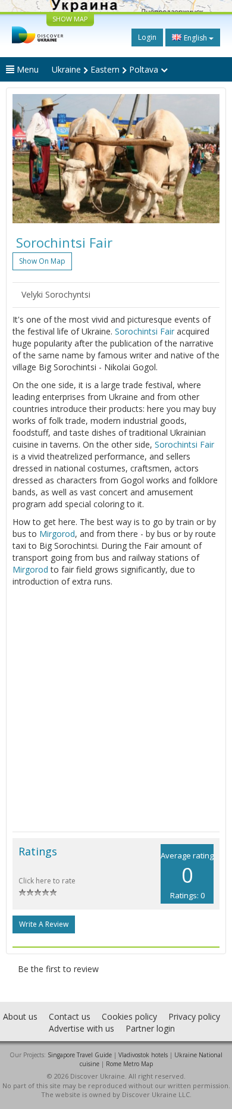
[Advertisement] (116, 709)
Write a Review (43, 924)
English (195, 38)
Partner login (150, 1028)
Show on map (42, 261)
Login (147, 37)
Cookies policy (129, 1016)
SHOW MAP (70, 18)
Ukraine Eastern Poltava (106, 69)
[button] (27, 158)
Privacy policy (194, 1016)
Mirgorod (57, 533)
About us (20, 1016)
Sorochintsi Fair (144, 331)
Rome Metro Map (129, 1064)
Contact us (69, 1016)
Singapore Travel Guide (80, 1055)
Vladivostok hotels (143, 1055)
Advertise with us (81, 1028)
